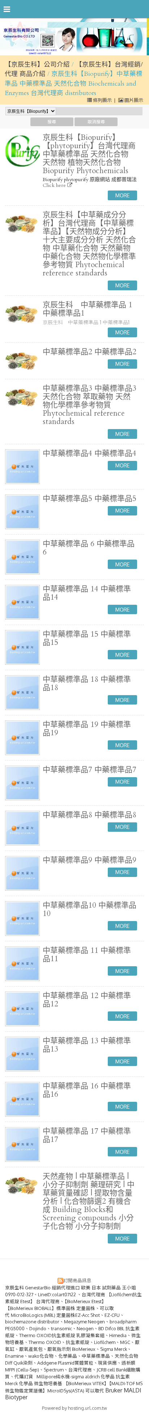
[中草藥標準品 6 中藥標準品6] (22, 557)
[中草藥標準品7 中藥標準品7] (22, 783)
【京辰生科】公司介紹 (37, 64)
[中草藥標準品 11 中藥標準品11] (22, 963)
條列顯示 (102, 100)
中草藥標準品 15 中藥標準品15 (87, 638)
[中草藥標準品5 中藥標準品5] (22, 512)
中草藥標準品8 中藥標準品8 (89, 815)
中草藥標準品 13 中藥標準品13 (87, 1045)
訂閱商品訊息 (77, 1280)
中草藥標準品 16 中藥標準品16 (87, 1090)
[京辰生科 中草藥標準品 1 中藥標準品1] (22, 314)
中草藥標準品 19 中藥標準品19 (87, 728)
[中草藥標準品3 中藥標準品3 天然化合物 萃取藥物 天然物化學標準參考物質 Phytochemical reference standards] (22, 397)
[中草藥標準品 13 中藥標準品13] (22, 1054)
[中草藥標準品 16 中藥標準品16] (22, 1099)
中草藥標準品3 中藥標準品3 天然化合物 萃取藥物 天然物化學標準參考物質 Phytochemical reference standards (89, 405)
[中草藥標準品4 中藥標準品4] (22, 466)
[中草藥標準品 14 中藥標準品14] (22, 602)
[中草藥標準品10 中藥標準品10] (22, 918)
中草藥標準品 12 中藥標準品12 (87, 999)
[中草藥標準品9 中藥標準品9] (22, 873)
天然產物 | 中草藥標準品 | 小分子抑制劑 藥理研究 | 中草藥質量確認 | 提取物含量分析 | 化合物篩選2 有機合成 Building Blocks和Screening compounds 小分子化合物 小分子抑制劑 (89, 1201)
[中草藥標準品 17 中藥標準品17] (22, 1144)
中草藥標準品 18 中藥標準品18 (87, 683)
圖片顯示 (133, 100)
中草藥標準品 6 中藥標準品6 (89, 548)
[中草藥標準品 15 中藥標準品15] (22, 647)
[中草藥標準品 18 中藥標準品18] (22, 692)
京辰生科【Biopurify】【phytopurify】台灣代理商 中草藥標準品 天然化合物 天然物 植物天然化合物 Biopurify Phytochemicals (89, 154)
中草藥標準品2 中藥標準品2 (89, 352)
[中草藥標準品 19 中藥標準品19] (22, 737)
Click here (55, 185)
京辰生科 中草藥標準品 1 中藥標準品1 (87, 309)
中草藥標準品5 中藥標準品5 (89, 498)
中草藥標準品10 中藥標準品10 (89, 909)
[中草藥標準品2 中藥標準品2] (22, 361)
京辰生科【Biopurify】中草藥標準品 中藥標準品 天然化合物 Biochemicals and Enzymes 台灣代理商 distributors (73, 83)
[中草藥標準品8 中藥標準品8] (22, 828)
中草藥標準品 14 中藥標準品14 (87, 593)
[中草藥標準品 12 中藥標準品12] (22, 1009)
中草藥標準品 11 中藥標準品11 (87, 954)
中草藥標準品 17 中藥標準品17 (87, 1135)
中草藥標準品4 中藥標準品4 (89, 453)
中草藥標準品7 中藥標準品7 (89, 770)
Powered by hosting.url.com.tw (74, 1408)
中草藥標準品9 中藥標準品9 (89, 860)
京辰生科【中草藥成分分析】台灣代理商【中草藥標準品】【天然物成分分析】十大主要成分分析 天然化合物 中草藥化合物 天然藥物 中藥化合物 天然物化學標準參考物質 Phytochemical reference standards (89, 244)
